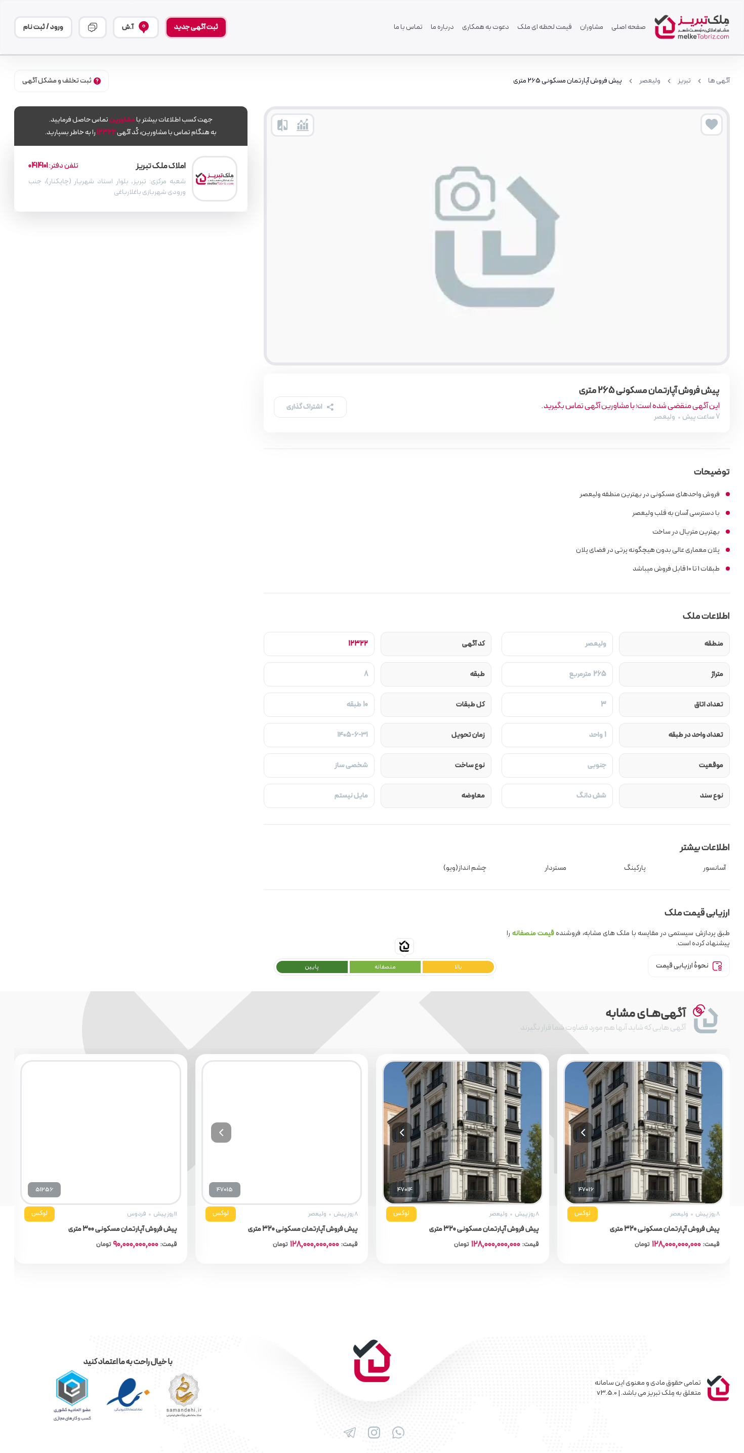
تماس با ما (408, 27)
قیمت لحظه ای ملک (544, 27)
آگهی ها (719, 81)
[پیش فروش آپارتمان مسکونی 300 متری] (272, 1132)
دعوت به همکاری (485, 27)
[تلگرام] (348, 1433)
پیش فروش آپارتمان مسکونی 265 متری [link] (567, 81)
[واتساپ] (396, 1433)
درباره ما (442, 27)
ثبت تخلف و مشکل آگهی (57, 80)
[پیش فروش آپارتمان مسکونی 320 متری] (634, 1132)
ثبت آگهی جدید (196, 27)
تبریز (684, 81)
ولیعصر (649, 81)
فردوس (307, 1214)
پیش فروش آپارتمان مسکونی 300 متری (293, 1229)
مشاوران (591, 27)
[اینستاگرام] (372, 1433)
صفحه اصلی (628, 27)
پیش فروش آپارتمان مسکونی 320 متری (655, 1229)
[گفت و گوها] (92, 27)
